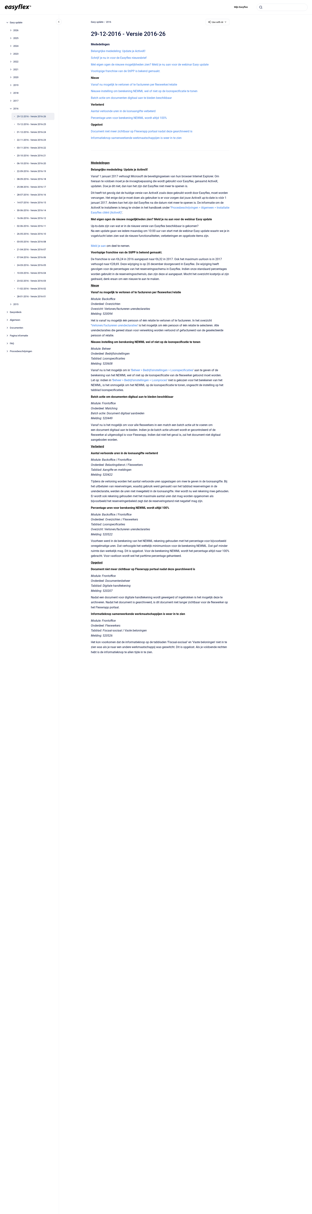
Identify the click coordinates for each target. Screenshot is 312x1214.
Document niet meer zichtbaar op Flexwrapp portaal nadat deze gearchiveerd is (141, 131)
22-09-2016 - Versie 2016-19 (31, 171)
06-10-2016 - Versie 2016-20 (31, 163)
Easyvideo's (15, 312)
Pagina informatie (19, 335)
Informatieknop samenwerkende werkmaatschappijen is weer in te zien (136, 138)
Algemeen (15, 320)
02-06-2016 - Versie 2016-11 (31, 226)
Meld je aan (98, 246)
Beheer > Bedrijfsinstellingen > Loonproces (140, 380)
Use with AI (217, 22)
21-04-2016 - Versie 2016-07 (31, 249)
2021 (15, 69)
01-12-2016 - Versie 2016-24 (31, 132)
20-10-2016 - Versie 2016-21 (31, 155)
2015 (15, 304)
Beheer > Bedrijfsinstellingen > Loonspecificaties (162, 370)
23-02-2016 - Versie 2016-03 (31, 280)
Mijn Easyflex (241, 7)
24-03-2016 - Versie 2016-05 (31, 265)
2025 (15, 38)
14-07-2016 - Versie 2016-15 (31, 202)
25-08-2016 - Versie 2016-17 (31, 186)
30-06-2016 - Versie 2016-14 (31, 210)
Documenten (16, 327)
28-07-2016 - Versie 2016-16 (31, 194)
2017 (15, 100)
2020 (15, 77)
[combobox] (282, 7)
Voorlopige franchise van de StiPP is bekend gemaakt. (125, 71)
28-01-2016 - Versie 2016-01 (31, 296)
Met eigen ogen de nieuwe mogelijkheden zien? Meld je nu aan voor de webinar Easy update (150, 64)
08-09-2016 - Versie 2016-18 (31, 179)
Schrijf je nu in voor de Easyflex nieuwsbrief (119, 58)
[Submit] (261, 7)
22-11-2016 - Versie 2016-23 (31, 140)
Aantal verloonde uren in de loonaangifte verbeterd (123, 111)
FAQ (12, 343)
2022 (15, 61)
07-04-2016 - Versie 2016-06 (31, 257)
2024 (15, 46)
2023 (15, 53)
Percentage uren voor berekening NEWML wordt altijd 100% (129, 118)
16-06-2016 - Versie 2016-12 (31, 218)
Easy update (16, 22)
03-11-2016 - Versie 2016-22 (31, 147)
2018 (15, 93)
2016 (15, 108)
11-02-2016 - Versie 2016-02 (31, 288)
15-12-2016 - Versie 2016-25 (31, 124)
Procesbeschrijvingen (21, 351)
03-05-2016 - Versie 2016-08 (31, 241)
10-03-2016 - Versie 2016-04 (31, 273)
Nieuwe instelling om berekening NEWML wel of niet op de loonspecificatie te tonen (144, 91)
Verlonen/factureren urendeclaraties (114, 325)
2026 (15, 30)
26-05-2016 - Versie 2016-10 (31, 233)
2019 (15, 85)
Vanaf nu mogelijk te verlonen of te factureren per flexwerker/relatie (134, 84)
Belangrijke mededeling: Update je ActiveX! (118, 51)
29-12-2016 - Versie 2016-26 (31, 116)
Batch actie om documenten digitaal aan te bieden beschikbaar (131, 98)
